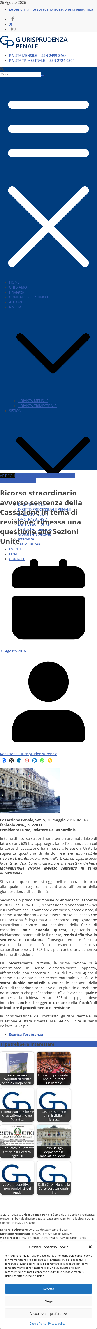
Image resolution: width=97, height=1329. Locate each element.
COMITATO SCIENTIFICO (28, 297)
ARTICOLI (7, 475)
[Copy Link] (49, 760)
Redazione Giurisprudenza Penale (28, 753)
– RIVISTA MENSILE (33, 400)
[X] (11, 760)
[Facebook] (3, 760)
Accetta (48, 1288)
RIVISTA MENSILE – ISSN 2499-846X (37, 55)
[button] (90, 1247)
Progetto (16, 292)
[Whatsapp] (42, 760)
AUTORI (15, 302)
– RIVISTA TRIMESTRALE (37, 405)
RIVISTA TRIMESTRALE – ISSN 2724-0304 (41, 60)
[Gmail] (26, 760)
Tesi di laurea (29, 544)
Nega (49, 1301)
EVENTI (15, 549)
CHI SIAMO (18, 287)
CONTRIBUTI (25, 475)
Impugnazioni (24, 480)
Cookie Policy (38, 1323)
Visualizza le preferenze (48, 1313)
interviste (26, 539)
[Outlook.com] (34, 760)
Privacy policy (56, 1323)
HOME (14, 282)
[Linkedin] (19, 760)
